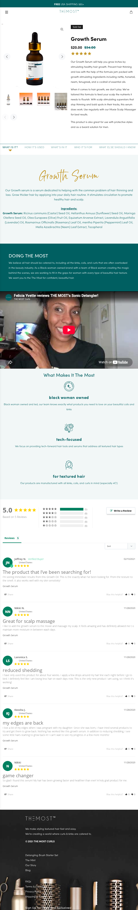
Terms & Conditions (36, 886)
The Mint (30, 860)
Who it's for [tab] (83, 147)
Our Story (30, 865)
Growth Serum (10, 586)
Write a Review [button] (123, 510)
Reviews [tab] (9, 538)
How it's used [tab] (34, 147)
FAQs (28, 881)
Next (62, 56)
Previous (7, 56)
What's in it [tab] (59, 147)
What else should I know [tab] (117, 147)
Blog (28, 870)
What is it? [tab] (10, 147)
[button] (127, 594)
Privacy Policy (33, 891)
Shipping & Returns (36, 896)
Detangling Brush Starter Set (41, 855)
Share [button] (10, 594)
